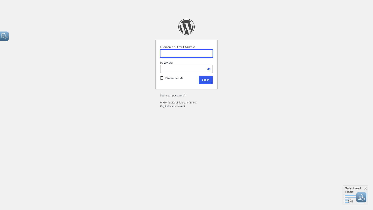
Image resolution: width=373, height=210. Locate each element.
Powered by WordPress (186, 27)
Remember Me (174, 78)
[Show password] (209, 69)
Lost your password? (173, 95)
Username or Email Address (177, 47)
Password (166, 62)
